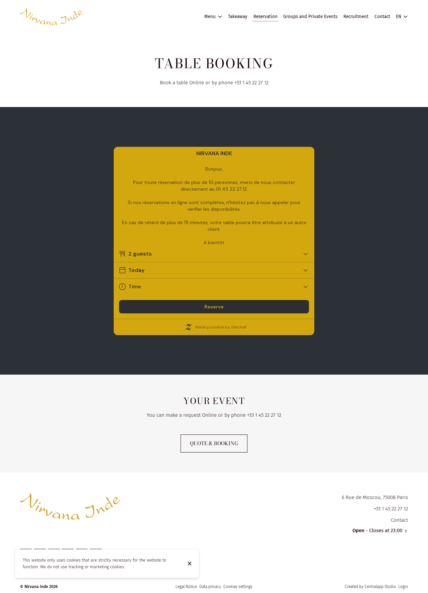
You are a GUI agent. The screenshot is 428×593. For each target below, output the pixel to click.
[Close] (189, 564)
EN (398, 16)
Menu (210, 16)
